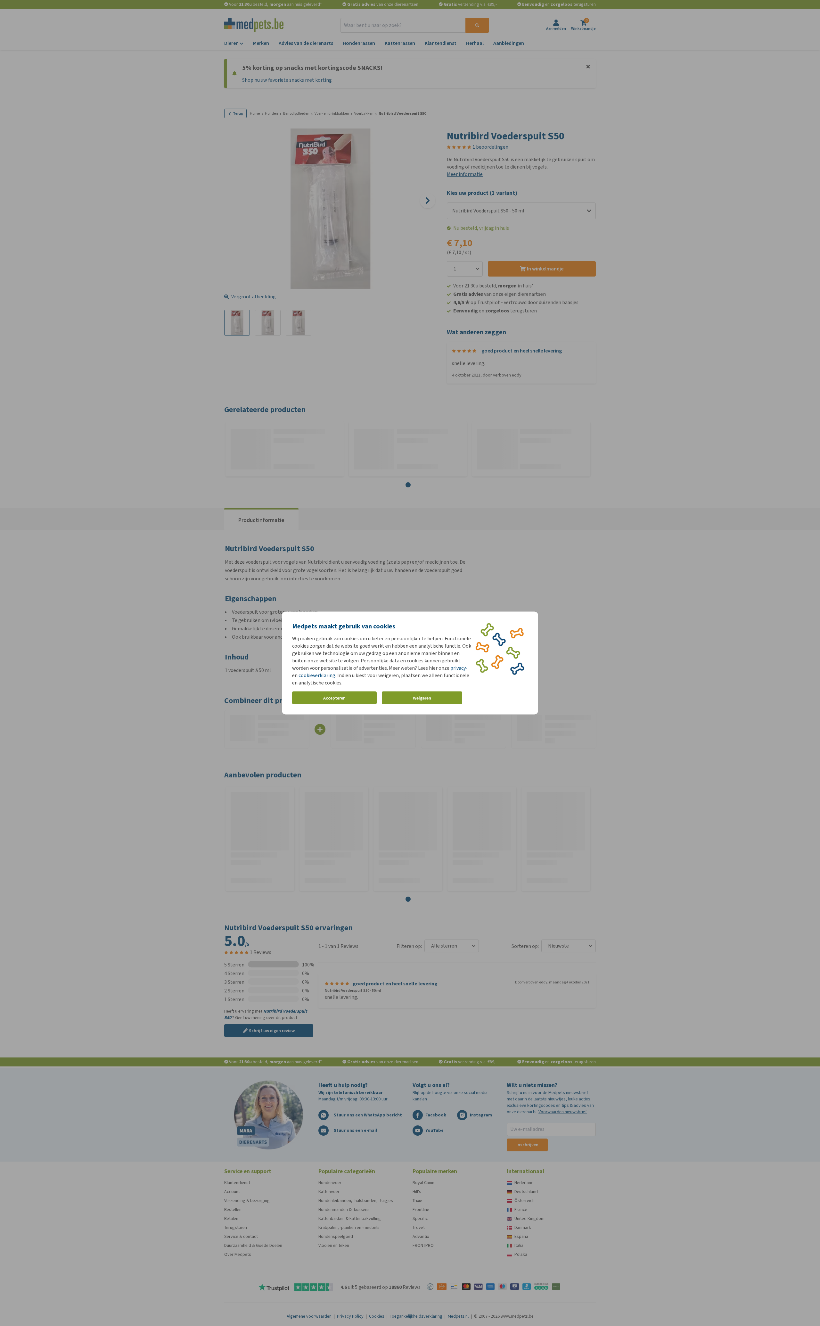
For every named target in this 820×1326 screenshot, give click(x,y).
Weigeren (422, 698)
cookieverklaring (317, 675)
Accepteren (334, 698)
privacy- (459, 668)
